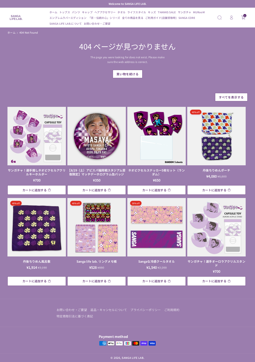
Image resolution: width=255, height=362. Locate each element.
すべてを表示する (231, 97)
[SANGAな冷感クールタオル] (156, 227)
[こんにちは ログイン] (231, 17)
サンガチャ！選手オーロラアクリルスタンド (216, 263)
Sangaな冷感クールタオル (156, 261)
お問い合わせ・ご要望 (72, 309)
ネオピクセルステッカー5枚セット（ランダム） (156, 172)
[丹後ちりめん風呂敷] (36, 227)
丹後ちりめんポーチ (216, 170)
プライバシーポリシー (145, 309)
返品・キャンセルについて (108, 309)
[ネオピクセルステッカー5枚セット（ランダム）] (156, 136)
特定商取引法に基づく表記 (75, 316)
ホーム (11, 32)
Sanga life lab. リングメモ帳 (97, 261)
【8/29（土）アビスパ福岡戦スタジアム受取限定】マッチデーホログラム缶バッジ (96, 172)
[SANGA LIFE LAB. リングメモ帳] (96, 227)
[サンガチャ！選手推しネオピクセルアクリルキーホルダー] (36, 136)
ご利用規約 (172, 309)
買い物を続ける (127, 74)
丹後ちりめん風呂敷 (36, 261)
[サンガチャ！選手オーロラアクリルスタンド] (216, 227)
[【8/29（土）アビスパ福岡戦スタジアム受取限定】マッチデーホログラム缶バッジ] (96, 136)
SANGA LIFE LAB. (133, 358)
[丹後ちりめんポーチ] (216, 136)
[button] (219, 17)
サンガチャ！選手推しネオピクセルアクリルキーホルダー (37, 172)
